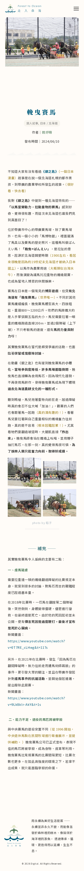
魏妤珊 (47, 132)
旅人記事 (32, 123)
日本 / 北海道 (49, 123)
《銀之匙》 (50, 171)
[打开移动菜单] (76, 8)
